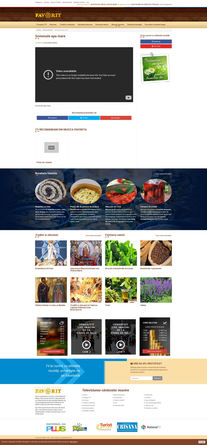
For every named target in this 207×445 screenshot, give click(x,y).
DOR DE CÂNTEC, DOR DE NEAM (106, 4)
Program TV (42, 25)
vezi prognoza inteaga (51, 351)
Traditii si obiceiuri (67, 25)
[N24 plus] (56, 427)
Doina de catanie (44, 162)
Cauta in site (149, 405)
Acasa (39, 30)
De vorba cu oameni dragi (155, 25)
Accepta (202, 442)
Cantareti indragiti (134, 25)
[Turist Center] (103, 427)
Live (87, 2)
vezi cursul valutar (154, 351)
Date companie (150, 400)
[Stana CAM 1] (120, 337)
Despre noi (38, 2)
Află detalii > (74, 442)
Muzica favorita (118, 25)
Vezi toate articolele (163, 174)
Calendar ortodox (79, 2)
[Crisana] (127, 427)
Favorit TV (69, 437)
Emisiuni (53, 25)
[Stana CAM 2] (86, 337)
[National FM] (80, 427)
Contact (46, 2)
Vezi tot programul (166, 4)
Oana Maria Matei (50, 43)
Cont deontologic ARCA (153, 403)
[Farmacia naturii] (155, 68)
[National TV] (151, 427)
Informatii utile (67, 2)
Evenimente (118, 397)
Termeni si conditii (151, 408)
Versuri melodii (56, 2)
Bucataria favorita (85, 25)
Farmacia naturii (101, 25)
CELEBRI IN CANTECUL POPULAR (146, 4)
